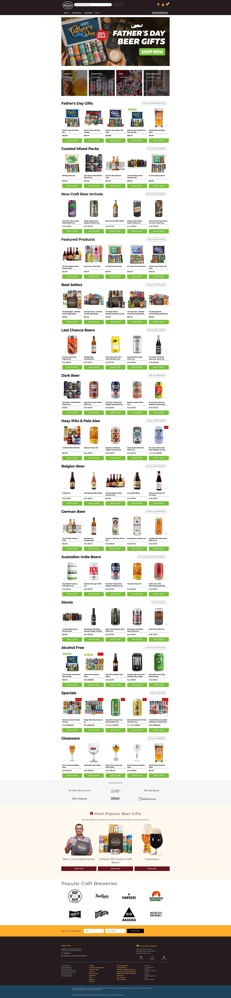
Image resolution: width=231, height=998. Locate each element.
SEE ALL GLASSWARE (157, 738)
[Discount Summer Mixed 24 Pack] (72, 707)
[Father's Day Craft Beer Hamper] (94, 118)
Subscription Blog (149, 979)
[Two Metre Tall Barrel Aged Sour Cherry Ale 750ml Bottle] (159, 345)
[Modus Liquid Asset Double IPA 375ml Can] (94, 208)
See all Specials (158, 693)
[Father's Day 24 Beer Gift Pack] (115, 118)
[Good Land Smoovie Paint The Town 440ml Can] (159, 208)
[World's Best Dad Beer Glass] (159, 118)
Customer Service (149, 967)
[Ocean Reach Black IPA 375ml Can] (137, 435)
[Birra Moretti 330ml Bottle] (115, 208)
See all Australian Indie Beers (151, 557)
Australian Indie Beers (81, 557)
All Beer (91, 965)
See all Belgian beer (156, 466)
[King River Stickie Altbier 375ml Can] (94, 390)
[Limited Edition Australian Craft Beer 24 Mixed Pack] (159, 707)
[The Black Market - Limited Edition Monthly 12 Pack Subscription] (159, 299)
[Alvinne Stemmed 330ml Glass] (137, 753)
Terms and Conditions (151, 970)
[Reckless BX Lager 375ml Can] (94, 571)
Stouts (67, 602)
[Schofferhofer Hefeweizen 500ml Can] (159, 526)
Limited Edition (122, 967)
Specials (68, 693)
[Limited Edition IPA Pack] (72, 435)
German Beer (73, 511)
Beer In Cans (121, 977)
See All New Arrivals (156, 194)
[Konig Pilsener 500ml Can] (137, 526)
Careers (147, 974)
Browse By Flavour (66, 974)
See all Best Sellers (156, 285)
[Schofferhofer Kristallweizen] (94, 345)
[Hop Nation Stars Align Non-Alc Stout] (159, 662)
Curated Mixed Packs (80, 148)
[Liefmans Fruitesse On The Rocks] (159, 481)
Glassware (88, 13)
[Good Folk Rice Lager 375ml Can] (137, 345)
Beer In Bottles (121, 979)
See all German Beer (156, 511)
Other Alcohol (93, 973)
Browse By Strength (66, 976)
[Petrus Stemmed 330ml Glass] (72, 753)
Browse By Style (65, 965)
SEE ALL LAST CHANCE (156, 330)
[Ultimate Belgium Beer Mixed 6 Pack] (72, 254)
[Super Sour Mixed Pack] (94, 254)
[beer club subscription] (78, 839)
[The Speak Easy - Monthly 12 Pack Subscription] (94, 299)
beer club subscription (79, 859)
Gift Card (92, 979)
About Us (147, 965)
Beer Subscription (159, 13)
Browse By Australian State (68, 970)
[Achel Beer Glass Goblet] (94, 753)
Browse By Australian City (68, 972)
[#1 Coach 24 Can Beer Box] (137, 254)
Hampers (92, 981)
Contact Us (67, 953)
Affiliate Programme (150, 976)
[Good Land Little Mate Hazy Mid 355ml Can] (115, 345)
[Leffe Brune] (72, 481)
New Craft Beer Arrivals (82, 194)
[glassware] (152, 839)
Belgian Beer (73, 466)
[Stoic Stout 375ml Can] (159, 617)
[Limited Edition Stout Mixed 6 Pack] (137, 163)
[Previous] (65, 125)
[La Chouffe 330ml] (137, 481)
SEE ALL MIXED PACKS (156, 149)
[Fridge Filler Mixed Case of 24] (94, 707)
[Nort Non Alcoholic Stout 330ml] (115, 662)
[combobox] (93, 4)
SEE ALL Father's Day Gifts (154, 103)
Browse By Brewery (66, 967)
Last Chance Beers (78, 330)
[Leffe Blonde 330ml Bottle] (94, 481)
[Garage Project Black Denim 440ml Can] (137, 208)
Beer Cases (120, 975)
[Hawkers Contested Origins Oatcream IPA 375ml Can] (115, 435)
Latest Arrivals (93, 969)
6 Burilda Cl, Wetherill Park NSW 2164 (75, 955)
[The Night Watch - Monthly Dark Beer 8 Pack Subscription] (115, 299)
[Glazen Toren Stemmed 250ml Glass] (115, 753)
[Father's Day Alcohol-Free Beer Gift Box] (137, 118)
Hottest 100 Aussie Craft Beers (115, 861)
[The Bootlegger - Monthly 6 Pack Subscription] (72, 299)
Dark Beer (70, 375)
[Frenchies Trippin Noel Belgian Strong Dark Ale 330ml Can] (115, 390)
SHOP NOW (79, 869)
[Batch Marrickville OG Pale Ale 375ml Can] (137, 707)
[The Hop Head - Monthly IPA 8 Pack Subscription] (137, 299)
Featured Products (78, 239)
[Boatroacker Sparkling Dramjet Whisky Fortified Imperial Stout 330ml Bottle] (94, 617)
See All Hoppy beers (156, 421)
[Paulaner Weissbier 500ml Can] (115, 526)
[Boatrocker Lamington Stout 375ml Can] (137, 617)
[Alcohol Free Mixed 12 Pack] (94, 662)
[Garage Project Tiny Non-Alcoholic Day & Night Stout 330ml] (137, 662)
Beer (66, 13)
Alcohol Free (72, 647)
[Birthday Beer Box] (72, 163)
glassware (152, 859)
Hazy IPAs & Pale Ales (80, 421)
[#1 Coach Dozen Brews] (159, 163)
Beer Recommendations (96, 967)
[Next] (166, 125)
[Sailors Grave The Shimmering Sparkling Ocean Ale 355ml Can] (159, 571)
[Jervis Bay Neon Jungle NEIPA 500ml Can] (72, 208)
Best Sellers (71, 285)
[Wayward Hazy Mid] (94, 435)
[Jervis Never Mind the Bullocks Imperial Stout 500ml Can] (159, 390)
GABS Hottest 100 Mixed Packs (126, 973)
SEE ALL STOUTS (158, 602)
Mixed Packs (76, 13)
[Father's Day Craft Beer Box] (72, 118)
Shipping (147, 969)
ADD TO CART (72, 231)
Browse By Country (66, 969)
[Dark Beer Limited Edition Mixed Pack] (94, 163)
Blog (146, 977)
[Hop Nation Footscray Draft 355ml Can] (72, 571)
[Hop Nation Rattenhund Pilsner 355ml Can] (115, 707)
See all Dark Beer (157, 375)
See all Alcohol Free (156, 647)
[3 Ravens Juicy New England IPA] (72, 345)
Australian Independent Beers (126, 969)
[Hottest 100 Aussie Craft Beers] (115, 839)
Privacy (147, 972)
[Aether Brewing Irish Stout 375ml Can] (115, 617)
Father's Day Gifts (77, 103)
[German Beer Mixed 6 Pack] (115, 163)
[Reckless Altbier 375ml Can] (137, 390)
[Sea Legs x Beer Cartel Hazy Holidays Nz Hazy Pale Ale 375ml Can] (159, 435)
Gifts (97, 13)
